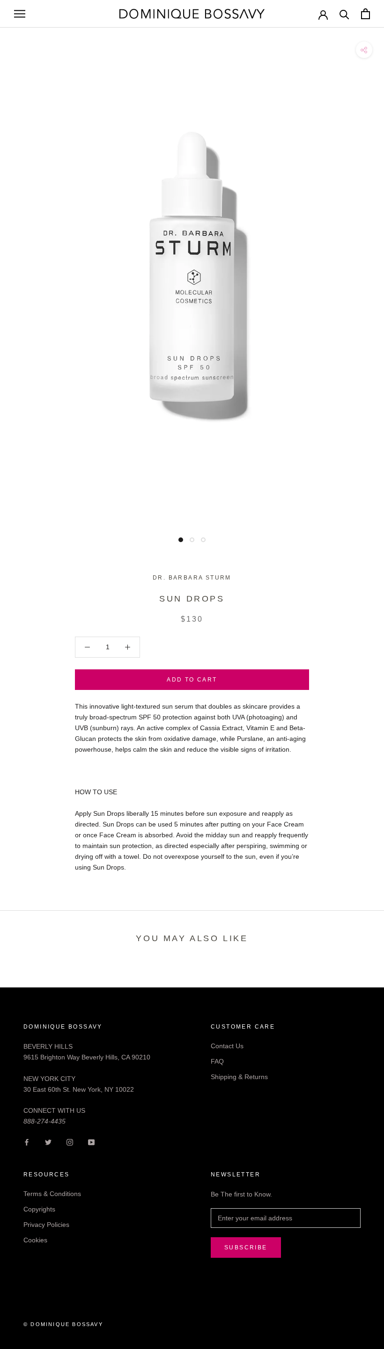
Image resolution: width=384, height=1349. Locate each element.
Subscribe (245, 1247)
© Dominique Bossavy (63, 1324)
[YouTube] (91, 1141)
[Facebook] (26, 1141)
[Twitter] (48, 1141)
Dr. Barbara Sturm (192, 577)
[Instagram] (69, 1141)
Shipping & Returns (239, 1077)
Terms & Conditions (52, 1193)
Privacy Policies (46, 1224)
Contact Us (227, 1046)
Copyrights (39, 1209)
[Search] (344, 14)
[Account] (323, 14)
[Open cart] (365, 13)
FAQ (217, 1061)
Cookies (35, 1240)
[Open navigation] (19, 14)
